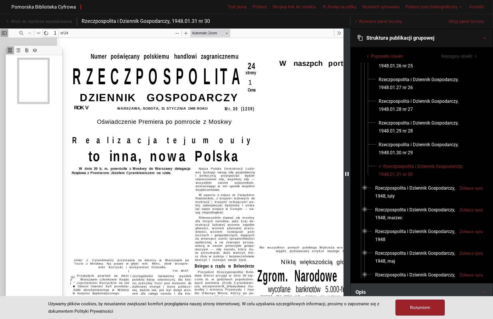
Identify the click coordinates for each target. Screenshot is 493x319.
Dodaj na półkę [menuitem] (342, 6)
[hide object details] (347, 174)
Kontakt (476, 6)
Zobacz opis (471, 188)
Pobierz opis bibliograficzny (431, 6)
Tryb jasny (237, 6)
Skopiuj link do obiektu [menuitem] (294, 6)
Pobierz (259, 6)
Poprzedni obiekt (387, 56)
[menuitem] (428, 83)
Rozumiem (420, 307)
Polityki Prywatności (93, 311)
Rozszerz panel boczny (380, 21)
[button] (422, 38)
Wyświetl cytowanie (381, 6)
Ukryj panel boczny (466, 21)
